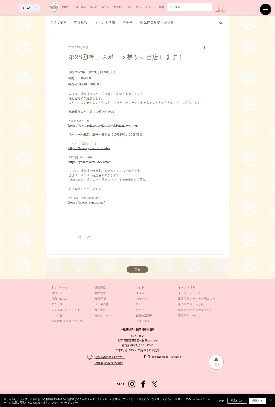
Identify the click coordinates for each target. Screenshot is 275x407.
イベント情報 (105, 22)
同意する (257, 400)
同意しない (237, 400)
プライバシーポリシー (65, 402)
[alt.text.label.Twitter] (154, 384)
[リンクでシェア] (88, 237)
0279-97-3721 (116, 357)
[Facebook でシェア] (70, 237)
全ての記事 (58, 22)
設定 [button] (221, 401)
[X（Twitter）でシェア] (79, 237)
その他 (128, 22)
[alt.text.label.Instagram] (132, 384)
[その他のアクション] (204, 47)
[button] (150, 7)
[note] (120, 384)
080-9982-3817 (113, 363)
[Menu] (265, 9)
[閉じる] (270, 400)
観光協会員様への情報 (157, 22)
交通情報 (80, 22)
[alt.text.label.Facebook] (143, 384)
